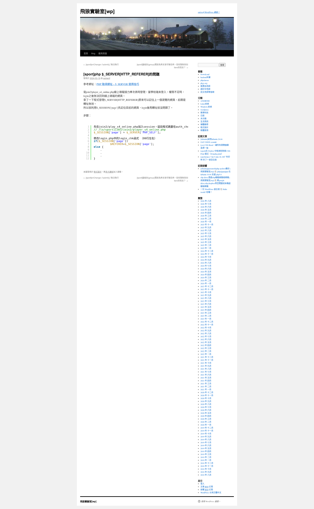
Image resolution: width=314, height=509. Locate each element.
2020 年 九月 (206, 401)
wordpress (205, 109)
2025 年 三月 (206, 242)
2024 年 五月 (206, 271)
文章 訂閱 (207, 486)
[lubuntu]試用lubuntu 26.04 (211, 139)
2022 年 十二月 (207, 321)
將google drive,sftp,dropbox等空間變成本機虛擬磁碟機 (216, 183)
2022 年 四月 (206, 345)
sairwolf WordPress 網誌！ (209, 12)
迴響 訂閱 (207, 489)
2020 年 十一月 (207, 395)
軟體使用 (204, 130)
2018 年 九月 (206, 472)
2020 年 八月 (206, 404)
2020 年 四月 (206, 416)
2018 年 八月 (206, 474)
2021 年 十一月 (207, 360)
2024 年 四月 (206, 274)
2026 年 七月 (206, 204)
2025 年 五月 (206, 239)
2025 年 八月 (206, 230)
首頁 (86, 53)
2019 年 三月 (206, 454)
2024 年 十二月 (207, 251)
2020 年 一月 (206, 424)
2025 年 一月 (206, 248)
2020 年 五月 (206, 413)
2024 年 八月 (206, 262)
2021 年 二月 (206, 386)
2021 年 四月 (206, 380)
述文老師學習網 (207, 92)
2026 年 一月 (206, 221)
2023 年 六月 (206, 304)
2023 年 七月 (206, 301)
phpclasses (205, 80)
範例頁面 (102, 53)
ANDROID (205, 100)
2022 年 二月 (206, 351)
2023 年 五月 (206, 307)
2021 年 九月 (206, 366)
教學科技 (204, 112)
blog (93, 53)
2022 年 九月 (206, 330)
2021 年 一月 (206, 389)
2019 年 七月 (206, 442)
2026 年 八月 (206, 201)
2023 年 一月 (206, 318)
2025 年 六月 (206, 236)
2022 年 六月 (206, 339)
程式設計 (98, 171)
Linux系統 (205, 103)
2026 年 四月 (206, 212)
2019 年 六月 (206, 445)
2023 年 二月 (206, 315)
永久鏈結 (109, 171)
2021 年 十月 (206, 363)
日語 (202, 115)
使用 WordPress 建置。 (211, 501)
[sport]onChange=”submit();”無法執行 (101, 64)
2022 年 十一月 (207, 324)
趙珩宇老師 (205, 89)
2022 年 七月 (206, 336)
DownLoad (205, 74)
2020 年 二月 (206, 421)
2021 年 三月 (206, 383)
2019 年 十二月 (207, 427)
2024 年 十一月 (207, 254)
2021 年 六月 (206, 374)
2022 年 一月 (206, 354)
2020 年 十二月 (207, 392)
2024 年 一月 (206, 283)
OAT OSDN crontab (209, 142)
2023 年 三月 (206, 313)
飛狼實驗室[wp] (97, 11)
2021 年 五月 (206, 377)
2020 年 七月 (206, 407)
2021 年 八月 (206, 368)
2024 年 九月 (206, 260)
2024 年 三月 (206, 277)
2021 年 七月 (206, 371)
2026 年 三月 (206, 215)
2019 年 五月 (206, 448)
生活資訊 (204, 121)
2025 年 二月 (206, 245)
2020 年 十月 (206, 398)
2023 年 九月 (206, 295)
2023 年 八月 (206, 298)
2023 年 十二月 (207, 286)
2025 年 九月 (206, 227)
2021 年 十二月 (207, 357)
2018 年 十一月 (207, 466)
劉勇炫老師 (205, 86)
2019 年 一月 (206, 460)
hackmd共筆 (205, 77)
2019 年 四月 (206, 451)
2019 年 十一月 (207, 430)
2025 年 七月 (206, 233)
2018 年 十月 (206, 469)
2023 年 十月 (206, 292)
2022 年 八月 (206, 333)
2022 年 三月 (206, 348)
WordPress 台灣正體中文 (211, 492)
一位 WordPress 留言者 (210, 189)
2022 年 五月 (206, 342)
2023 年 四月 (206, 310)
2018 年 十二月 (207, 463)
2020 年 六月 (206, 410)
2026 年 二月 (206, 218)
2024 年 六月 (206, 268)
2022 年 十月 (206, 327)
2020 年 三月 (206, 419)
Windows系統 (206, 106)
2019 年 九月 (206, 436)
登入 (202, 483)
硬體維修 (204, 124)
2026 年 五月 (206, 209)
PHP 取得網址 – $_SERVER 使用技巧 (117, 84)
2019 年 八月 (206, 439)
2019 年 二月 (206, 457)
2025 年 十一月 (207, 224)
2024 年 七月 (206, 265)
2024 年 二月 (206, 280)
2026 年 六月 (206, 206)
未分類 (203, 118)
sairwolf (106, 78)
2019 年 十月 (206, 433)
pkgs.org (204, 83)
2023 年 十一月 (207, 289)
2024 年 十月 (206, 257)
